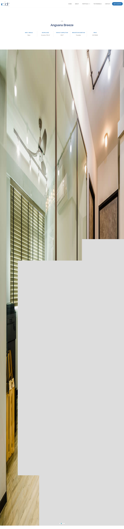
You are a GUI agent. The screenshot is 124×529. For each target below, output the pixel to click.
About (77, 4)
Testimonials (97, 4)
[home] (5, 3)
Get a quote (117, 4)
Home (70, 4)
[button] (86, 3)
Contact (107, 4)
